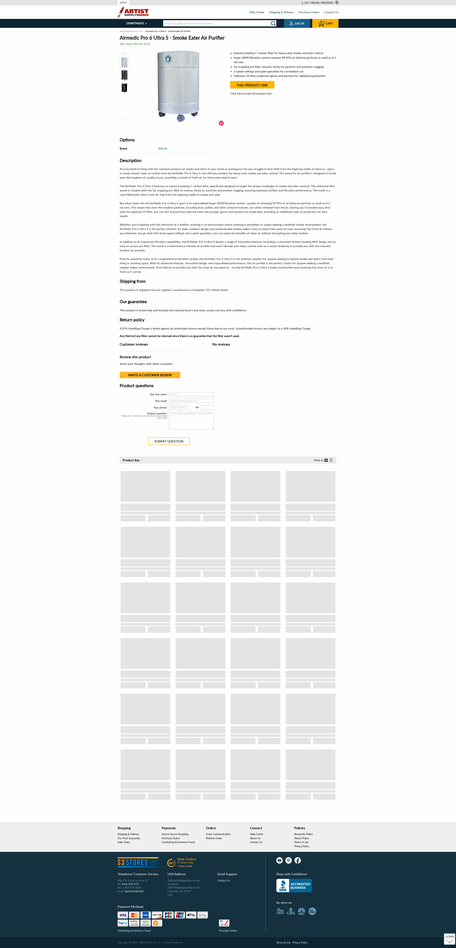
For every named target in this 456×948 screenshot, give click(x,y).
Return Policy (301, 838)
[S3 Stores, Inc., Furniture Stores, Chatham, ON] (294, 885)
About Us (255, 838)
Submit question (168, 441)
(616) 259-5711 (130, 884)
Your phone (160, 407)
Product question (156, 413)
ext (197, 407)
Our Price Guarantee (129, 838)
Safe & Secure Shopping (175, 834)
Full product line (252, 85)
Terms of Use (301, 842)
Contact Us (331, 12)
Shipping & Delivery (281, 12)
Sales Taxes (124, 842)
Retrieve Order (214, 838)
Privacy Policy (301, 846)
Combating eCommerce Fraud (178, 842)
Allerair (162, 148)
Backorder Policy (303, 834)
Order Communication (218, 834)
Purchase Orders (309, 12)
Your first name (158, 394)
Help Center (257, 12)
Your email (160, 400)
